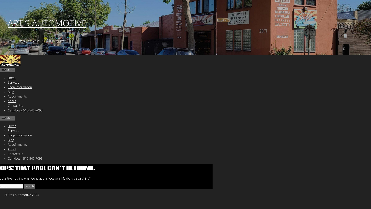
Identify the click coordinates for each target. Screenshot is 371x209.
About (12, 101)
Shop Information (20, 87)
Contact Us (15, 106)
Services (13, 82)
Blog (11, 92)
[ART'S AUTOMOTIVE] (10, 65)
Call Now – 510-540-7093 (25, 110)
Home (12, 78)
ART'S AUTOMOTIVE (47, 23)
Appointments (17, 96)
